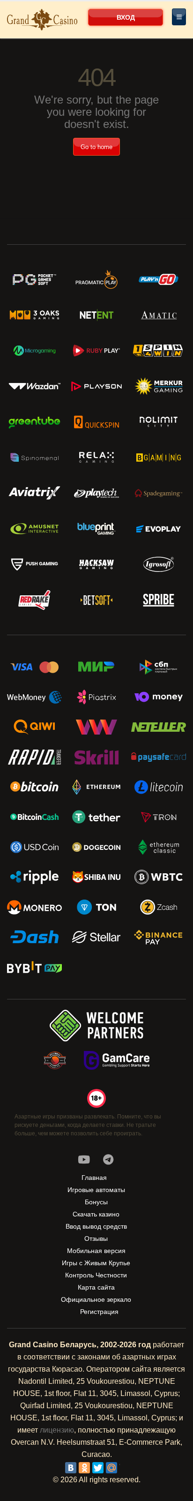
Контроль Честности (96, 1275)
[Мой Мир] (111, 1467)
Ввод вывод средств (96, 1226)
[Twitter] (98, 1467)
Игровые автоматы (96, 1189)
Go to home (96, 146)
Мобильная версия (96, 1250)
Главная (94, 1177)
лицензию (57, 1430)
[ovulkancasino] (108, 1159)
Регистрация (99, 1311)
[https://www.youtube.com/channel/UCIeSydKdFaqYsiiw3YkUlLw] (84, 1159)
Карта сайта (96, 1287)
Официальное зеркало (96, 1299)
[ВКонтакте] (70, 1467)
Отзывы (96, 1238)
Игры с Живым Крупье (96, 1263)
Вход (126, 17)
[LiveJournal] (125, 1467)
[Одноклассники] (84, 1467)
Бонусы (96, 1202)
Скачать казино (96, 1214)
